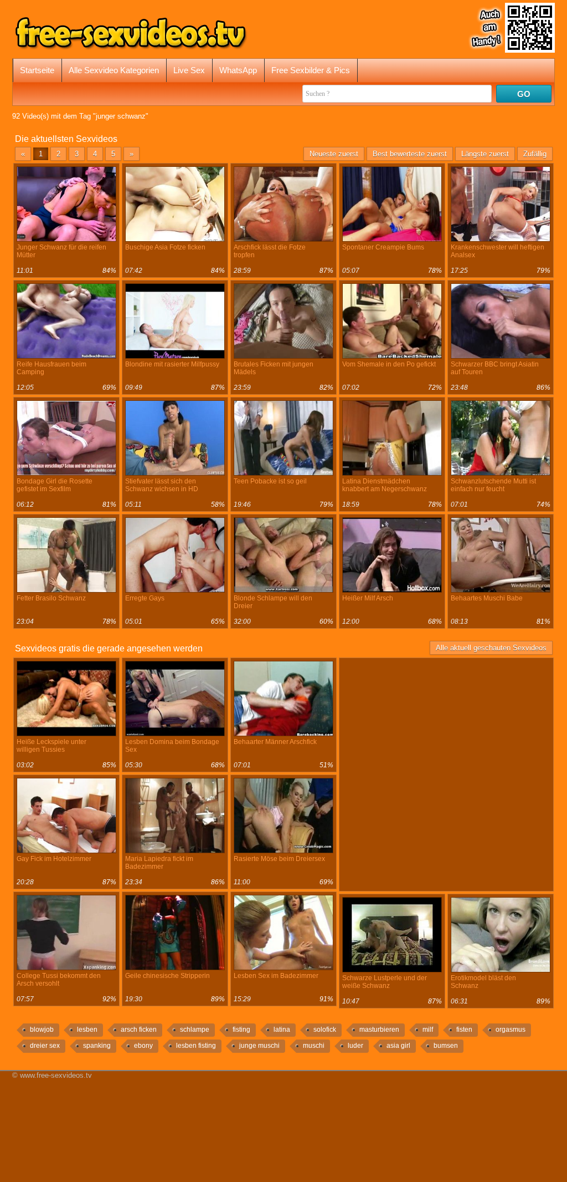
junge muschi (259, 1045)
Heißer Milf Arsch (367, 598)
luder (355, 1045)
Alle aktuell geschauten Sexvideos (491, 648)
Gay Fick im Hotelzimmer (54, 859)
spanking (97, 1045)
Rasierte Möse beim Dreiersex (279, 859)
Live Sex (189, 70)
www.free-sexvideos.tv (56, 1075)
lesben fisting (196, 1045)
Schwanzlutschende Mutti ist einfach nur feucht (493, 485)
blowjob (42, 1029)
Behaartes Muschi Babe (487, 598)
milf (427, 1029)
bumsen (446, 1045)
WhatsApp (238, 70)
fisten (464, 1029)
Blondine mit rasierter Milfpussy (172, 364)
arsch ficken (139, 1029)
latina (282, 1029)
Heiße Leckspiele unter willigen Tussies (51, 745)
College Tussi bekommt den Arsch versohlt (59, 979)
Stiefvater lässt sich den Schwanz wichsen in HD (161, 485)
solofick (324, 1029)
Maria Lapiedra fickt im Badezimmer (159, 862)
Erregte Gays (144, 598)
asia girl (398, 1045)
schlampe (194, 1029)
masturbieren (379, 1029)
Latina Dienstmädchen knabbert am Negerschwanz (384, 485)
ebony (143, 1045)
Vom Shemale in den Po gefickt (389, 364)
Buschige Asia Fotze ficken (165, 247)
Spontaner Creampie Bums (383, 247)
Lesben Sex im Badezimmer (276, 976)
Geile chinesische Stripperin (167, 976)
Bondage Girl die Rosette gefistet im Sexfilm (54, 485)
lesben (87, 1029)
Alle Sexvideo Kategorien (114, 70)
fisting (241, 1029)
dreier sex (45, 1045)
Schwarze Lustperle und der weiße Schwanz (384, 982)
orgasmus (510, 1029)
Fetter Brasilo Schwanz (51, 598)
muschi (313, 1045)
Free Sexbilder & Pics (310, 70)
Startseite (37, 70)
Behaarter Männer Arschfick (275, 742)
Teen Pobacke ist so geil (270, 481)
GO (523, 94)
